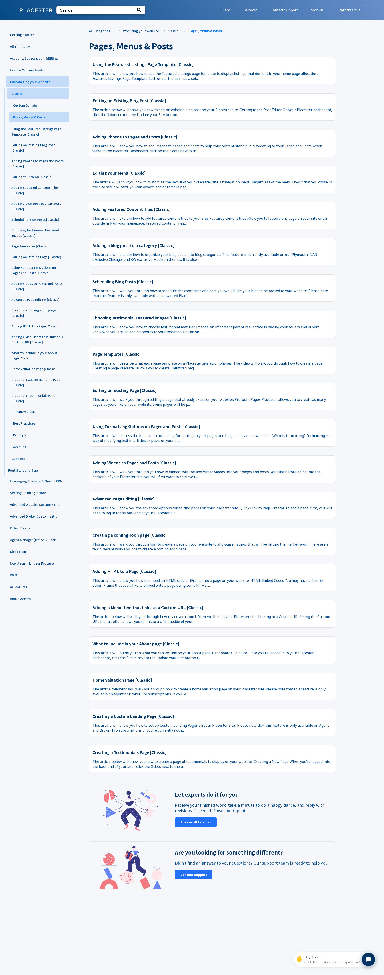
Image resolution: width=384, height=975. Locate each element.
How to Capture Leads (27, 70)
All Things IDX (20, 46)
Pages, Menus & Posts (29, 117)
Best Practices (24, 423)
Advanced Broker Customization (34, 516)
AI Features (18, 587)
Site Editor (18, 551)
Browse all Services (195, 822)
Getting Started (22, 34)
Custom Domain (25, 105)
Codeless (18, 458)
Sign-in (317, 10)
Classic (17, 93)
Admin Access (20, 598)
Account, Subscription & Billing (34, 58)
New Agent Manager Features (32, 563)
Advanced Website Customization (36, 504)
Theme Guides (24, 411)
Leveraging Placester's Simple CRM (36, 481)
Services (251, 10)
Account (19, 447)
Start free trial (350, 10)
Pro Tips (19, 435)
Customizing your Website (30, 82)
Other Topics (20, 528)
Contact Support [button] (284, 10)
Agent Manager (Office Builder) (33, 540)
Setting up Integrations (28, 492)
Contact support (193, 875)
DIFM (13, 575)
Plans (226, 10)
